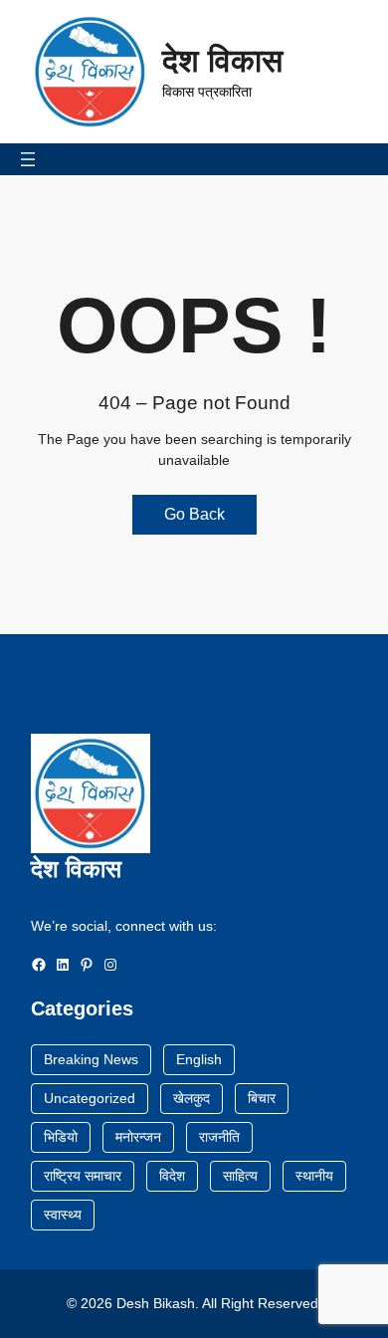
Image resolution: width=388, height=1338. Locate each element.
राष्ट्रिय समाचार (82, 1176)
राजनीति (219, 1137)
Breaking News (91, 1059)
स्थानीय (314, 1176)
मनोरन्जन (138, 1137)
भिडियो (61, 1137)
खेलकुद (191, 1098)
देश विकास (222, 61)
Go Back (194, 514)
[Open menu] (28, 159)
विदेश (172, 1176)
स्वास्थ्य (63, 1215)
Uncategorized (89, 1098)
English (199, 1059)
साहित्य (240, 1176)
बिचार (262, 1098)
